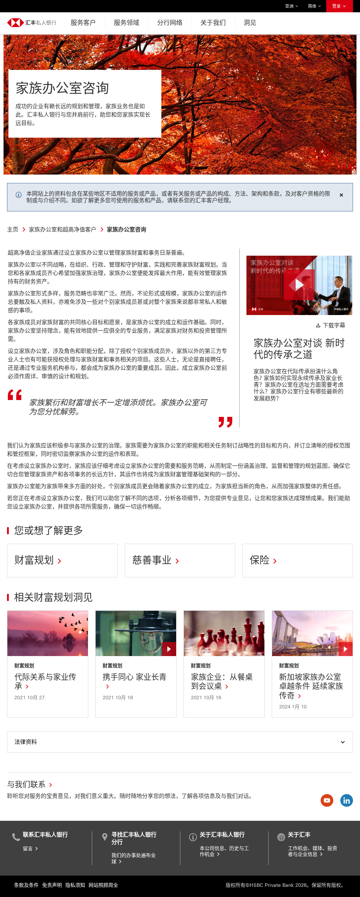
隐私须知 (75, 885)
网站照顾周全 (103, 885)
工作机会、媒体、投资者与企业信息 (312, 851)
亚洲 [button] (290, 8)
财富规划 (24, 666)
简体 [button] (312, 8)
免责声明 (52, 885)
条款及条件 (26, 885)
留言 (28, 849)
